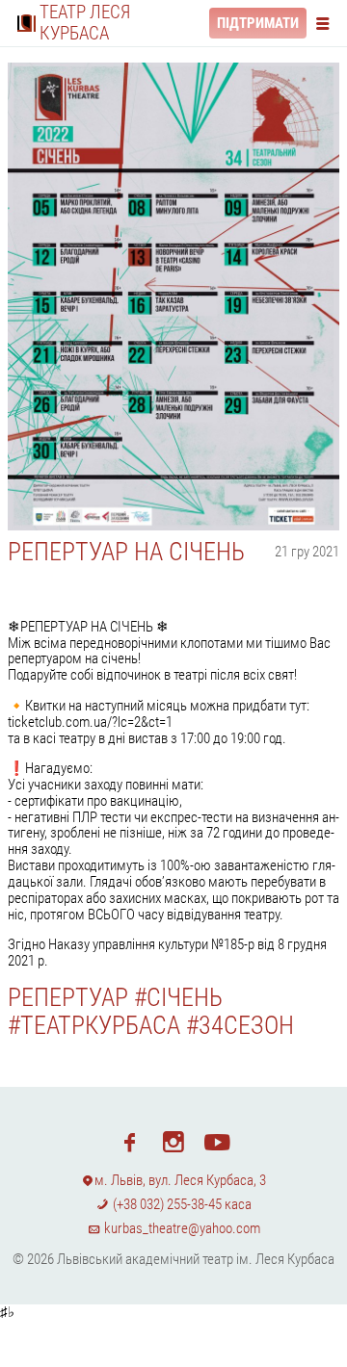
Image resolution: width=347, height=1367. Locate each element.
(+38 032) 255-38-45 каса (181, 1204)
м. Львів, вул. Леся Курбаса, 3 (180, 1180)
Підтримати (258, 23)
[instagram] (173, 1140)
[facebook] (130, 1140)
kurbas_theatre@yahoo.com (180, 1228)
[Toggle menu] (327, 22)
